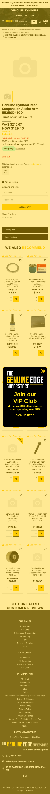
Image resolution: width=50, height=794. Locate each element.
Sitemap (25, 726)
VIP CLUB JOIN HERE (25, 10)
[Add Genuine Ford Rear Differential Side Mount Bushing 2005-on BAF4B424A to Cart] (16, 588)
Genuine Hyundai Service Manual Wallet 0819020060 (37, 336)
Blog (25, 689)
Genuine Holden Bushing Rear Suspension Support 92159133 (37, 571)
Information (25, 685)
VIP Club (25, 668)
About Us (25, 679)
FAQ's (25, 692)
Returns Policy (25, 709)
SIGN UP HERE (25, 415)
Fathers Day (25, 636)
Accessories (25, 626)
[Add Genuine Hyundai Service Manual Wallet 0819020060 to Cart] (41, 353)
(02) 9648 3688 (14, 755)
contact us (21, 15)
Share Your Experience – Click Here (25, 737)
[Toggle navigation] (34, 22)
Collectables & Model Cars (25, 633)
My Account (25, 657)
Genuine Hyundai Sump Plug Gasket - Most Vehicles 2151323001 (12, 282)
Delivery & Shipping (25, 699)
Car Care (25, 629)
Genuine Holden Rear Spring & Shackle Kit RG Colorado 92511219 (37, 517)
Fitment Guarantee (25, 716)
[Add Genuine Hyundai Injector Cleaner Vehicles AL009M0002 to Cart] (16, 353)
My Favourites (25, 661)
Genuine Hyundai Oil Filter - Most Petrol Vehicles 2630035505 (37, 282)
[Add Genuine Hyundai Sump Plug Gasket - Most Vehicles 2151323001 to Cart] (16, 299)
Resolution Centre (25, 664)
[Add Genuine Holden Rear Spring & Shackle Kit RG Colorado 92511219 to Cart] (41, 533)
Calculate (25, 207)
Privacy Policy (25, 706)
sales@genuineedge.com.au (20, 761)
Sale (25, 646)
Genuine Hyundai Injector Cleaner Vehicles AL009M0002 (12, 337)
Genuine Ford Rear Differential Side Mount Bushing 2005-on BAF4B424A (13, 572)
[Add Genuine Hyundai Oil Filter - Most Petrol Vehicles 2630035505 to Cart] (41, 299)
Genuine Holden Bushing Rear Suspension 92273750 (12, 517)
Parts (25, 640)
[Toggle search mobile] (39, 22)
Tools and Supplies (25, 643)
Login (31, 15)
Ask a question (11, 182)
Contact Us (25, 682)
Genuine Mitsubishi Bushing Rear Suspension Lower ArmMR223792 (12, 462)
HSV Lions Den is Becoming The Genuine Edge (25, 695)
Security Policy (25, 712)
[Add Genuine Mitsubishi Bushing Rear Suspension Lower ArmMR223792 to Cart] (16, 479)
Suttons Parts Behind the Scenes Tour (25, 719)
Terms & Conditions (25, 702)
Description (10, 230)
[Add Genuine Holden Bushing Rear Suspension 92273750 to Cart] (16, 533)
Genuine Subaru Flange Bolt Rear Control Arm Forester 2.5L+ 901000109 (37, 462)
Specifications (11, 237)
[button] (5, 171)
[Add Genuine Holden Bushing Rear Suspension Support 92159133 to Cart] (41, 588)
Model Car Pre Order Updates (25, 722)
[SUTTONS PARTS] (14, 22)
